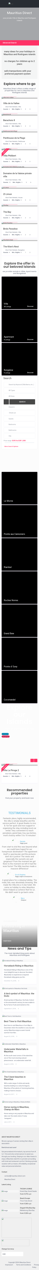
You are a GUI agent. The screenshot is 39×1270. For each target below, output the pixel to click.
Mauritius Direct (9, 1179)
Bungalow (21, 250)
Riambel (8, 567)
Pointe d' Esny (10, 666)
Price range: (8, 440)
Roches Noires (11, 600)
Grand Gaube (32, 1191)
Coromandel (9, 699)
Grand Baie (9, 633)
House (20, 197)
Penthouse (21, 141)
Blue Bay (32, 1210)
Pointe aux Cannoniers (14, 534)
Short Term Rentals (11, 107)
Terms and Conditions (23, 1265)
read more (7, 941)
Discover (30, 306)
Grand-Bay (23, 1191)
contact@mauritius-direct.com (14, 1176)
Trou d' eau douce (26, 1201)
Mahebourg (24, 1210)
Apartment (9, 337)
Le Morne (8, 501)
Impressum (9, 1265)
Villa (19, 107)
